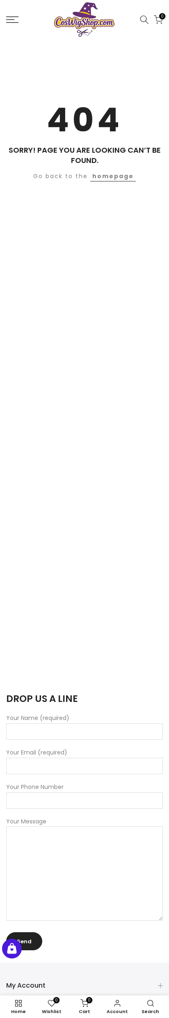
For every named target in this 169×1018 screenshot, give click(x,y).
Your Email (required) (36, 752)
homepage (113, 176)
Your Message (26, 821)
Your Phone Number (35, 787)
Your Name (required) (37, 718)
